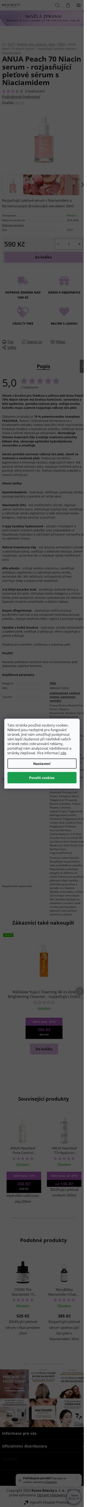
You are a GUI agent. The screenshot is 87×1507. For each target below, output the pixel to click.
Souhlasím (41, 777)
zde (63, 752)
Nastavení (41, 763)
